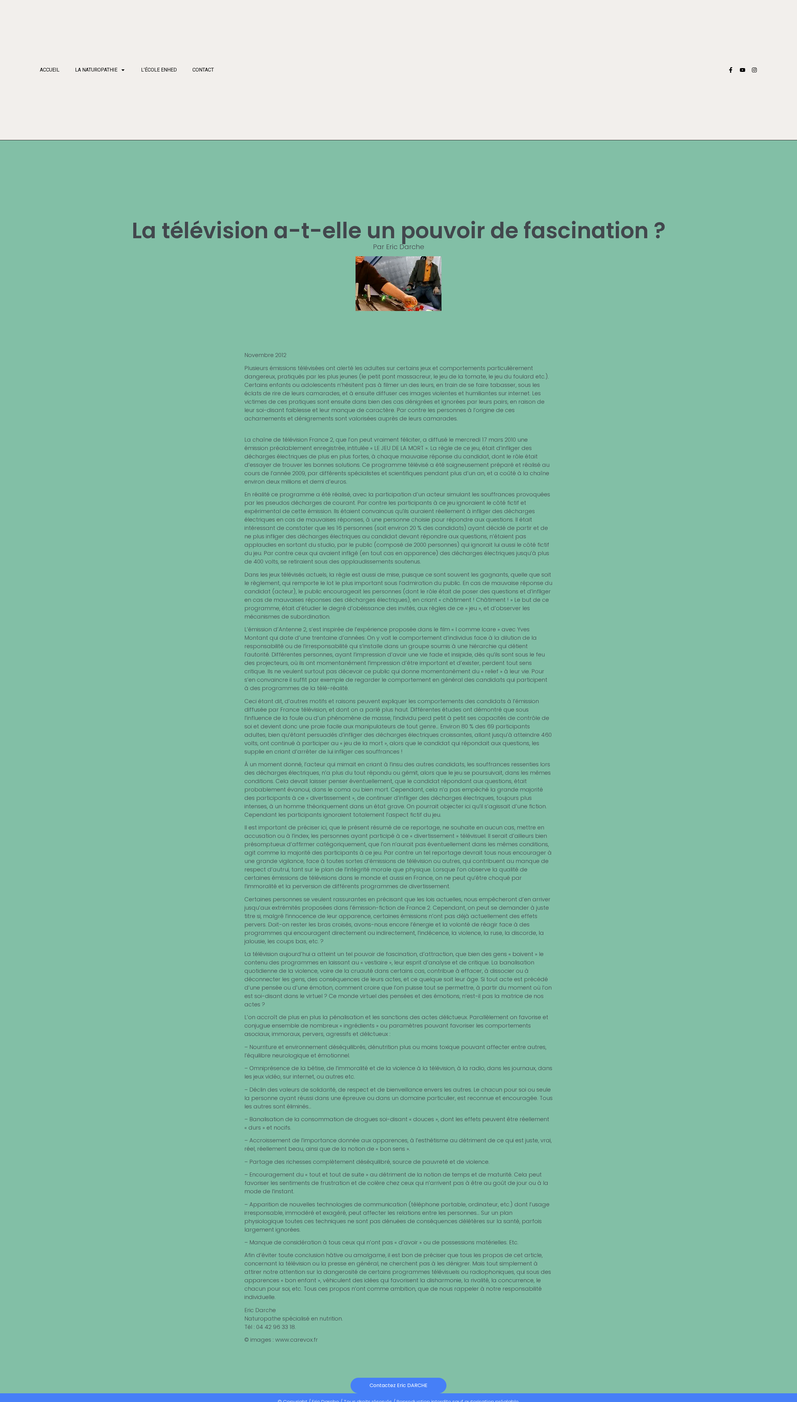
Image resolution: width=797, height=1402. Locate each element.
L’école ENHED (159, 70)
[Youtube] (742, 70)
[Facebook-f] (730, 70)
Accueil (49, 70)
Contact (203, 70)
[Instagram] (754, 70)
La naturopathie (96, 70)
